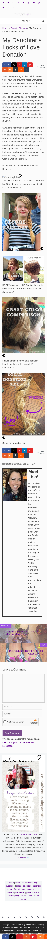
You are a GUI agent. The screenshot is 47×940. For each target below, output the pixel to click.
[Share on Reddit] (21, 69)
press (18, 886)
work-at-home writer (30, 834)
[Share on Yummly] (5, 69)
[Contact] (34, 3)
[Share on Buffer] (15, 69)
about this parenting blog (26, 883)
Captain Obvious (19, 28)
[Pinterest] (18, 3)
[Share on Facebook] (5, 936)
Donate (26, 464)
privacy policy (32, 892)
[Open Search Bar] (43, 21)
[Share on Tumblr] (26, 69)
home (11, 883)
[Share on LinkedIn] (24, 64)
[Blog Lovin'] (39, 3)
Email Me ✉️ (23, 857)
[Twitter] (8, 3)
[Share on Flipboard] (30, 64)
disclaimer (20, 892)
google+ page (33, 889)
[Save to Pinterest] (19, 64)
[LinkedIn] (23, 3)
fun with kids (19, 889)
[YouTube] (29, 3)
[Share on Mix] (10, 69)
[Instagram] (13, 3)
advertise (27, 886)
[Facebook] (3, 3)
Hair (33, 464)
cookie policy (13, 895)
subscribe (10, 886)
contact (10, 892)
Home (5, 28)
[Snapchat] (3, 8)
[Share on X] (14, 64)
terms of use (26, 895)
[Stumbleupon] (8, 8)
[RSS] (13, 8)
